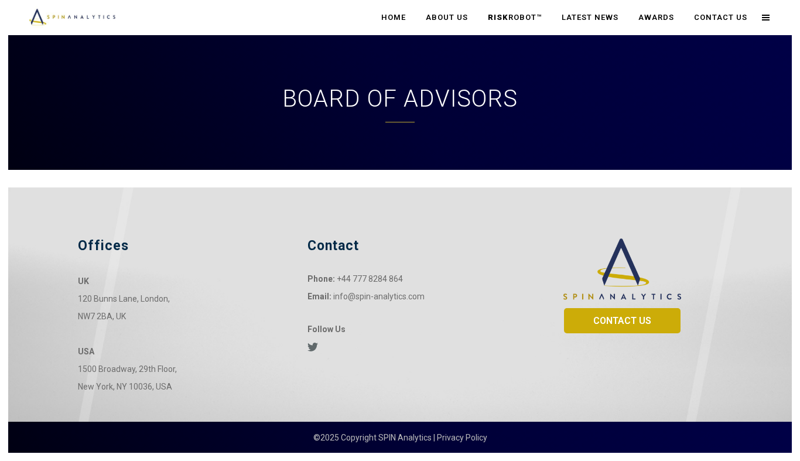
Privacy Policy (462, 437)
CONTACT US (622, 320)
